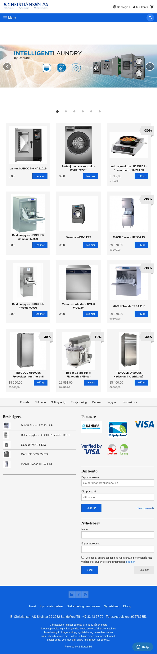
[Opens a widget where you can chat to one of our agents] (142, 647)
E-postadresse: (90, 543)
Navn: (84, 529)
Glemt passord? (145, 508)
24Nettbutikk (85, 646)
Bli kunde (40, 402)
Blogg (127, 606)
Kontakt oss (130, 402)
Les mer (144, 569)
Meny (11, 17)
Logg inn (112, 402)
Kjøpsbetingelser (51, 606)
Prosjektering (79, 402)
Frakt (32, 606)
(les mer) (130, 562)
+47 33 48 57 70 (92, 616)
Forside (24, 402)
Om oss (96, 402)
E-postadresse (90, 477)
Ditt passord (88, 491)
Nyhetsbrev (111, 606)
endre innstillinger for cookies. (93, 639)
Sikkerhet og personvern (83, 606)
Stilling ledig (58, 402)
